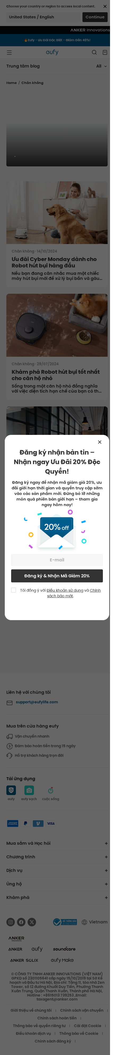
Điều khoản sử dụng (65, 590)
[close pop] (102, 442)
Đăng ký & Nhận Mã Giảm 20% (57, 576)
